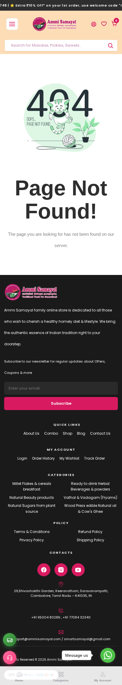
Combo (51, 433)
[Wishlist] (104, 24)
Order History (43, 458)
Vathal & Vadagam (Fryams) (90, 497)
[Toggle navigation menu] (12, 24)
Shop (67, 433)
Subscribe (61, 403)
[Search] (110, 45)
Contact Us (100, 433)
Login (22, 458)
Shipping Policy (90, 539)
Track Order (94, 458)
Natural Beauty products (31, 497)
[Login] (94, 24)
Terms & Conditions (32, 531)
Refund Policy (90, 531)
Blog (81, 433)
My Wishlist (69, 458)
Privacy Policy (32, 539)
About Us (31, 433)
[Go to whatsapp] (107, 655)
